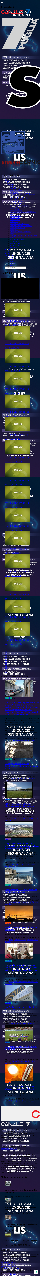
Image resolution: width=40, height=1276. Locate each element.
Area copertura (10, 257)
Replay (12, 238)
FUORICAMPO (16, 204)
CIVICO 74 (14, 222)
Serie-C (8, 1063)
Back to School (15, 244)
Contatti (8, 253)
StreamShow (14, 1274)
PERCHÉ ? (14, 192)
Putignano (12, 778)
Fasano (14, 818)
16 (6, 664)
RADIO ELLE (15, 218)
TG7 (7, 182)
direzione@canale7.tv (9, 1149)
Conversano (16, 740)
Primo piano (14, 230)
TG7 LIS (13, 188)
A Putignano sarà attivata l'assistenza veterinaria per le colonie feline (21, 766)
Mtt (15, 1023)
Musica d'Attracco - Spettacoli (20, 232)
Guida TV (9, 249)
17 (6, 666)
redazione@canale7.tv (8, 1264)
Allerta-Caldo (23, 1101)
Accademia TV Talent (17, 240)
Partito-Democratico (23, 864)
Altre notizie (9, 1103)
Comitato (19, 982)
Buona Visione (15, 220)
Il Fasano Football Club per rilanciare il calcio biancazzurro (19, 805)
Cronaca (8, 923)
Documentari (14, 242)
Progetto (8, 820)
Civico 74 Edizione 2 (17, 228)
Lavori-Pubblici (32, 902)
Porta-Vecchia (21, 902)
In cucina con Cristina (17, 246)
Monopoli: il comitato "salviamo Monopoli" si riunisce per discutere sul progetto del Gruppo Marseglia (21, 967)
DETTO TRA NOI (16, 200)
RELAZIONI (14, 208)
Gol (25, 1061)
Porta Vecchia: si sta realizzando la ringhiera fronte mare (21, 890)
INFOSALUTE (15, 216)
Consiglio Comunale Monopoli (21, 226)
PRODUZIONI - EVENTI (19, 206)
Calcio (20, 818)
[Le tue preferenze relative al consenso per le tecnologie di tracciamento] (36, 1272)
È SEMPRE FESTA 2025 (19, 198)
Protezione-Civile (20, 940)
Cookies (4, 1268)
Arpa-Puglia (24, 1023)
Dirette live (9, 255)
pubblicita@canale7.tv (9, 1266)
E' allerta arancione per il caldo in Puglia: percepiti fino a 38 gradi (20, 1087)
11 (6, 654)
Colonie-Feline (22, 778)
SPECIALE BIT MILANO (19, 224)
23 (6, 672)
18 (6, 668)
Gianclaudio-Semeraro (30, 818)
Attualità (8, 698)
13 (6, 658)
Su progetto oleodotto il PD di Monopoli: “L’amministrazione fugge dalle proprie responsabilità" (22, 845)
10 (6, 652)
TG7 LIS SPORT (16, 210)
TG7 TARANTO (16, 190)
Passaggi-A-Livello (28, 740)
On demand (9, 184)
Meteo (11, 940)
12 (6, 656)
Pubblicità (13, 247)
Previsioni (30, 940)
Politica (8, 839)
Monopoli (12, 864)
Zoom (12, 234)
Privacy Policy (14, 1268)
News (7, 251)
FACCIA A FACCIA (17, 202)
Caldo (36, 940)
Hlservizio (31, 1061)
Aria (18, 1023)
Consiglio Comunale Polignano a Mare (23, 236)
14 (6, 660)
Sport (7, 799)
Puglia (11, 1023)
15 (6, 662)
